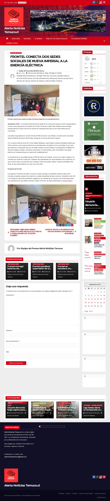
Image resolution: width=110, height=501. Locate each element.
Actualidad (89, 193)
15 (98, 299)
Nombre (9, 330)
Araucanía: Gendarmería (98, 221)
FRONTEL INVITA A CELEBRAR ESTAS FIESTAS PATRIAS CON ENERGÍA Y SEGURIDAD (59, 231)
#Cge (46, 73)
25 (85, 306)
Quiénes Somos (12, 43)
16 (101, 299)
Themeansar (36, 495)
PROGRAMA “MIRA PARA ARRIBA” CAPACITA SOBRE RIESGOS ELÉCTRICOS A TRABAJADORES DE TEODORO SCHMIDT (26, 232)
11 (85, 299)
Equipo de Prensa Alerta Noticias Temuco (31, 71)
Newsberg (28, 495)
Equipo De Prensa (92, 211)
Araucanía (16, 38)
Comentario (10, 295)
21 (95, 302)
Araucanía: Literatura (98, 238)
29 (98, 306)
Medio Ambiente (99, 269)
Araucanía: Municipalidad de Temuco (93, 196)
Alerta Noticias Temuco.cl (22, 485)
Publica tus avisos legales (56, 38)
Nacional (27, 38)
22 (98, 302)
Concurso (97, 240)
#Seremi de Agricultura (65, 78)
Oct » (91, 311)
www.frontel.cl (67, 181)
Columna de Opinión (79, 38)
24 (104, 302)
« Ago (86, 311)
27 (92, 306)
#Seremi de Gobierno (38, 81)
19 (88, 302)
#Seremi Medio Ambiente (54, 81)
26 (89, 306)
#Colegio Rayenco (63, 76)
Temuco (97, 242)
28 (95, 306)
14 (95, 299)
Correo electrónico (13, 341)
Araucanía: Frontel (16, 53)
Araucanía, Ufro (99, 235)
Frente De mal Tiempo (13, 264)
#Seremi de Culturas (23, 81)
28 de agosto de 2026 (94, 208)
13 (91, 299)
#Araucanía (32, 73)
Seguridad (97, 223)
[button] (104, 41)
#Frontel (35, 78)
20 (92, 302)
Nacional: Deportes (100, 254)
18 (85, 302)
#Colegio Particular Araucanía (46, 76)
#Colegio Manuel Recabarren (26, 76)
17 (104, 299)
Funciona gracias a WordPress (12, 495)
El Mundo (38, 38)
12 (88, 299)
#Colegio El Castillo (55, 73)
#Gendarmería (44, 78)
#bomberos (40, 73)
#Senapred (53, 78)
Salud (87, 198)
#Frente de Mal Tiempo (24, 78)
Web (7, 352)
